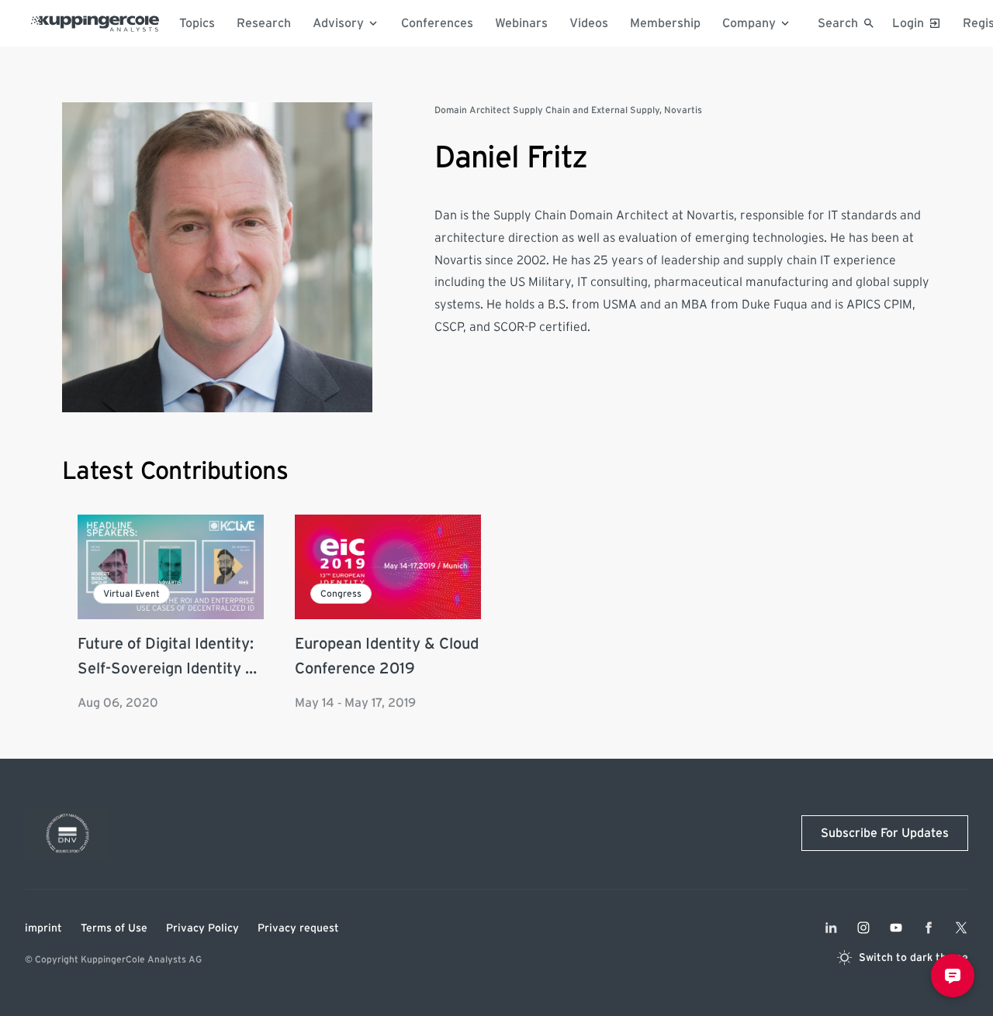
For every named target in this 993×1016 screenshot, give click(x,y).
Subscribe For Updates (885, 833)
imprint (43, 928)
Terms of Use (114, 928)
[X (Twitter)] (961, 928)
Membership (665, 23)
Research (264, 23)
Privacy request (298, 928)
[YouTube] (896, 928)
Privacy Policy (202, 928)
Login (908, 23)
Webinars (521, 23)
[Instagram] (863, 928)
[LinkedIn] (831, 928)
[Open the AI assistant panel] (952, 975)
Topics (197, 23)
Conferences (437, 23)
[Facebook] (929, 928)
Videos (588, 23)
